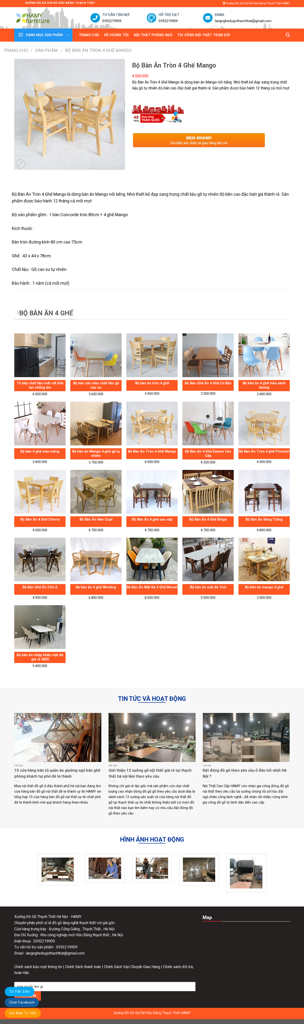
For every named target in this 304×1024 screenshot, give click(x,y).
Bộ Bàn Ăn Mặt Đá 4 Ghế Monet (152, 587)
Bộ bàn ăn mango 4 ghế (264, 587)
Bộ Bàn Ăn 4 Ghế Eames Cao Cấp (208, 453)
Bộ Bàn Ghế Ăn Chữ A (40, 587)
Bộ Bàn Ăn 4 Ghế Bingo (208, 519)
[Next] (290, 770)
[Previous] (13, 770)
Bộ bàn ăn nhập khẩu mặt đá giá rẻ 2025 (40, 657)
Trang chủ (16, 50)
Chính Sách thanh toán (83, 967)
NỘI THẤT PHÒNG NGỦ (153, 35)
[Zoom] (20, 164)
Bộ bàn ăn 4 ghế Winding (96, 587)
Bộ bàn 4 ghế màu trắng (39, 451)
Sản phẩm (46, 50)
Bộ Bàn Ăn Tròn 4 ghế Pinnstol (264, 451)
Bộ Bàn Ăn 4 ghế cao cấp (152, 519)
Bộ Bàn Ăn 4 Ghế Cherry (40, 519)
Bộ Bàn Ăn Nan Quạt (96, 519)
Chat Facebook (21, 1002)
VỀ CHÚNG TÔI (116, 35)
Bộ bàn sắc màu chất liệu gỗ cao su (96, 385)
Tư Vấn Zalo (19, 991)
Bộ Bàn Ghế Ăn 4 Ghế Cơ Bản (208, 383)
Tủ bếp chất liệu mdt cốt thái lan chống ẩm (40, 385)
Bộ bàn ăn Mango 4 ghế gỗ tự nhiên (96, 453)
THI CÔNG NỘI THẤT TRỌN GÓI (203, 35)
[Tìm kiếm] (288, 35)
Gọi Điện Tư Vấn (22, 1013)
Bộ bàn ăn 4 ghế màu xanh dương (264, 385)
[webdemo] (39, 18)
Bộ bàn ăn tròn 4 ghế (152, 383)
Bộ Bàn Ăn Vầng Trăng (264, 519)
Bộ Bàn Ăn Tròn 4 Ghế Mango (152, 451)
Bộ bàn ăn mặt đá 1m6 (208, 587)
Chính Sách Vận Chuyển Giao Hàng (132, 967)
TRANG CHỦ (89, 35)
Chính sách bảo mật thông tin (38, 967)
